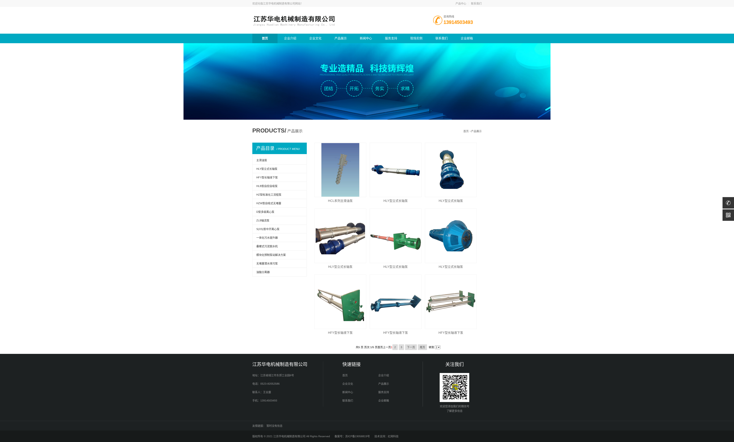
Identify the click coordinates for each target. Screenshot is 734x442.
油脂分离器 (263, 272)
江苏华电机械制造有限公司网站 (281, 3)
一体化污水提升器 (267, 237)
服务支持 (391, 38)
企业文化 (315, 38)
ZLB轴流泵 (262, 220)
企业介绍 (290, 38)
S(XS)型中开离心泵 (267, 229)
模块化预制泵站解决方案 (271, 254)
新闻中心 (366, 38)
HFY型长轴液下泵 (267, 177)
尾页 (422, 347)
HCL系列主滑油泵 (340, 200)
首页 (265, 38)
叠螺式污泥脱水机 (267, 246)
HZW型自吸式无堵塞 (268, 203)
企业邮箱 (467, 38)
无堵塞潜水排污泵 (267, 263)
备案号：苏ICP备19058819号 (352, 436)
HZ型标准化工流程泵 (268, 194)
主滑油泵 (261, 160)
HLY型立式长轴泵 (266, 168)
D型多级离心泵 (265, 211)
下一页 (411, 347)
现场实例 (416, 38)
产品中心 (461, 3)
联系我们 (476, 3)
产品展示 (341, 38)
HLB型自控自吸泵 (267, 186)
